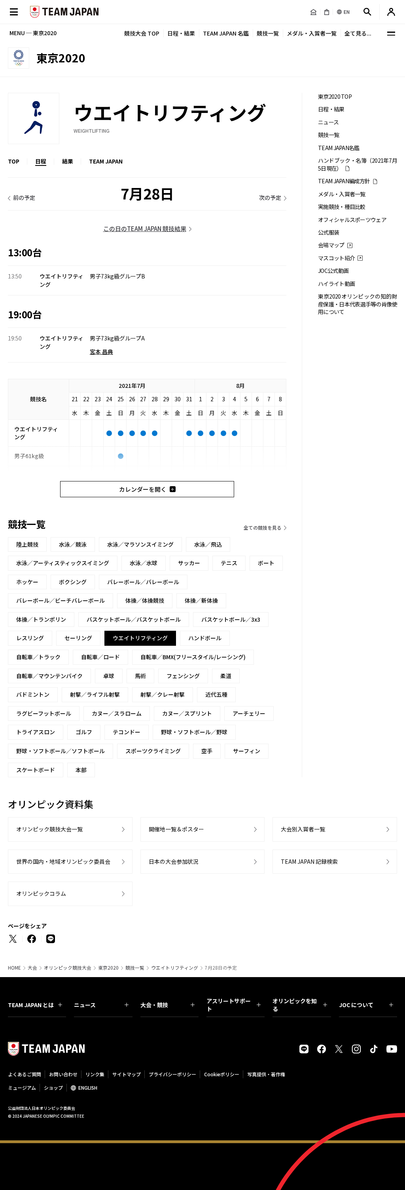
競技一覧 (268, 33)
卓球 (108, 676)
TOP (13, 161)
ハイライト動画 (336, 284)
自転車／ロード (100, 657)
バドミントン (32, 694)
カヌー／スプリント (187, 713)
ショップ (53, 1087)
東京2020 (108, 967)
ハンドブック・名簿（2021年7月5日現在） (357, 164)
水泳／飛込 (208, 544)
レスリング (30, 638)
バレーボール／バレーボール (143, 582)
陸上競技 (27, 544)
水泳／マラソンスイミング (140, 544)
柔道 (225, 676)
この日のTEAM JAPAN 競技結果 (144, 228)
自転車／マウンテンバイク (49, 676)
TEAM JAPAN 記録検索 (309, 861)
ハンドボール (204, 638)
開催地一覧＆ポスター (176, 829)
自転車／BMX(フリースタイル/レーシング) (193, 657)
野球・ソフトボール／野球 (194, 732)
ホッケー (27, 582)
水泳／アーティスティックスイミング (62, 563)
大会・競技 (154, 1005)
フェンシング (183, 676)
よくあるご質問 (24, 1074)
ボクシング (73, 582)
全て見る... (357, 33)
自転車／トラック (38, 657)
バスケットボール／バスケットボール (134, 619)
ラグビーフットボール (43, 713)
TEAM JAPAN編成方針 (344, 181)
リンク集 (94, 1074)
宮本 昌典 (101, 351)
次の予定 (270, 197)
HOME (14, 967)
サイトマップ (126, 1074)
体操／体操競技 (144, 600)
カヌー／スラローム (117, 713)
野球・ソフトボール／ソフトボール (60, 751)
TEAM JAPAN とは (31, 1005)
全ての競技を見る (263, 527)
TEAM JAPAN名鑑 (339, 148)
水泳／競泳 (73, 544)
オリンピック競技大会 (67, 967)
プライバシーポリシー (172, 1074)
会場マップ (331, 245)
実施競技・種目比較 (341, 207)
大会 (32, 967)
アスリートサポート (228, 1005)
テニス (229, 563)
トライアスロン (35, 732)
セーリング (78, 638)
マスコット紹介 (336, 258)
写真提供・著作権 (266, 1074)
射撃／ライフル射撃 (95, 694)
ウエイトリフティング (174, 967)
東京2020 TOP (335, 96)
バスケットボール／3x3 (230, 619)
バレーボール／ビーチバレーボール (60, 600)
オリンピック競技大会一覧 (49, 829)
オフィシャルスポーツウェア (352, 220)
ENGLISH (87, 1087)
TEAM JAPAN (106, 161)
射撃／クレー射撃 (162, 694)
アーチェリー (249, 713)
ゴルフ (84, 732)
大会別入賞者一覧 (303, 829)
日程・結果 (181, 33)
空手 (206, 751)
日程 (40, 161)
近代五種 (216, 694)
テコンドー (126, 732)
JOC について (356, 1005)
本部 (81, 770)
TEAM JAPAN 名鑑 (226, 33)
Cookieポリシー (221, 1074)
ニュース (328, 122)
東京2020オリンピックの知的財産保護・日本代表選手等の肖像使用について (357, 304)
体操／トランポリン (41, 619)
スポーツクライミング (153, 751)
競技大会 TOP (141, 33)
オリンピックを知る (295, 1005)
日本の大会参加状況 (174, 861)
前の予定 (24, 197)
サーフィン (246, 751)
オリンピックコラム (41, 893)
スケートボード (35, 770)
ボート (266, 563)
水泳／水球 (143, 563)
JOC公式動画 (333, 270)
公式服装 (328, 232)
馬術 (140, 676)
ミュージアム (22, 1087)
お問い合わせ (63, 1074)
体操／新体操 (201, 600)
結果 (67, 161)
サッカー (189, 563)
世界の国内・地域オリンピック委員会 (63, 861)
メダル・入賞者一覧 (312, 33)
